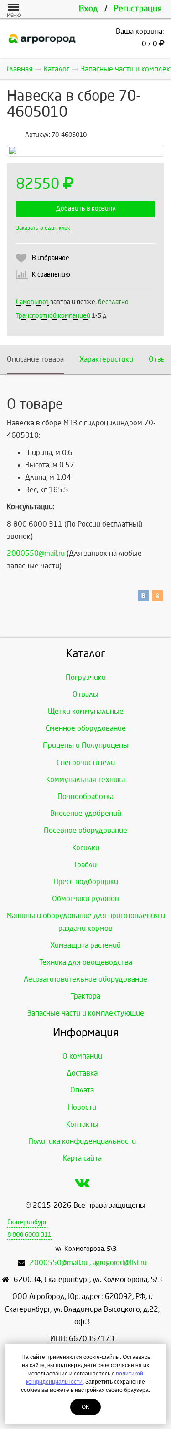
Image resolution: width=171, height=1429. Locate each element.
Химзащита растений (85, 945)
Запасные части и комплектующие (85, 1013)
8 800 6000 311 (29, 1234)
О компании (82, 1056)
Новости (82, 1107)
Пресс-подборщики (85, 882)
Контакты (82, 1124)
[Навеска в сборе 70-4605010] (85, 151)
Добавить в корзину (85, 208)
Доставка (82, 1073)
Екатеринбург (27, 1222)
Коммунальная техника (85, 779)
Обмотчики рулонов (85, 898)
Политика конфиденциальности (82, 1141)
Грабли (85, 865)
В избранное (50, 258)
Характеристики (106, 359)
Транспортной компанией (53, 315)
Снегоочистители (86, 762)
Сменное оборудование (86, 728)
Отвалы (85, 694)
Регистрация (138, 9)
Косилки (85, 848)
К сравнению (51, 274)
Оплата (82, 1090)
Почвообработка (85, 796)
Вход (88, 9)
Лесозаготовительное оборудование (85, 979)
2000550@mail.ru (36, 553)
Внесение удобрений (85, 813)
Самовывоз (32, 302)
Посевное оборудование (85, 830)
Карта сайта (82, 1158)
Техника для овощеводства (85, 962)
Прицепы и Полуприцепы (86, 745)
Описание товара (35, 359)
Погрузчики (86, 677)
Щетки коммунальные (86, 711)
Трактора (85, 996)
